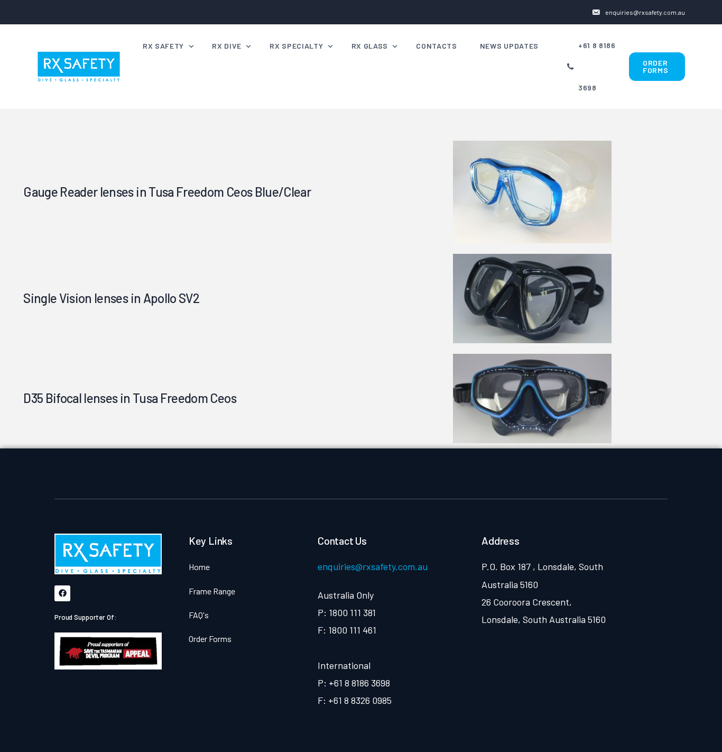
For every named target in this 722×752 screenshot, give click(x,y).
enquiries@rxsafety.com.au (373, 566)
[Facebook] (62, 593)
